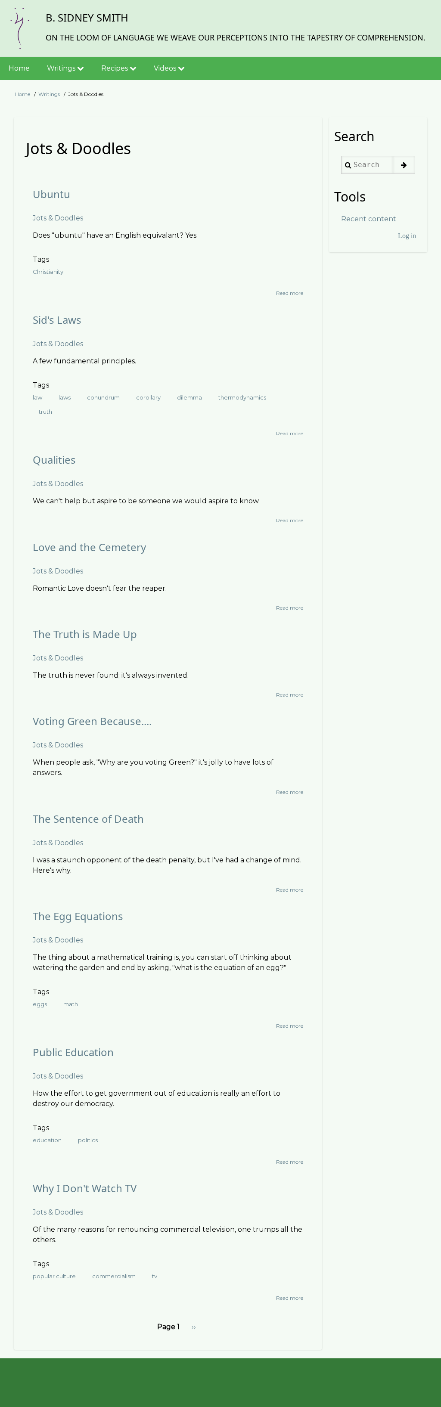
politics (88, 1140)
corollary (148, 397)
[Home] (19, 28)
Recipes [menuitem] (115, 68)
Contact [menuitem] (35, 1381)
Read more (289, 293)
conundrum (103, 397)
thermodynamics (242, 397)
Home (22, 94)
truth (45, 411)
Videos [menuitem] (166, 68)
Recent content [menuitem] (368, 219)
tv (154, 1276)
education (47, 1140)
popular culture (54, 1276)
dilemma (189, 397)
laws (65, 397)
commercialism (114, 1276)
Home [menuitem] (19, 68)
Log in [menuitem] (407, 235)
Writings (49, 94)
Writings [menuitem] (62, 68)
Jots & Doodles (58, 218)
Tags (41, 259)
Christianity (48, 271)
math (70, 1004)
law (37, 397)
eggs (40, 1004)
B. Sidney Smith (87, 17)
